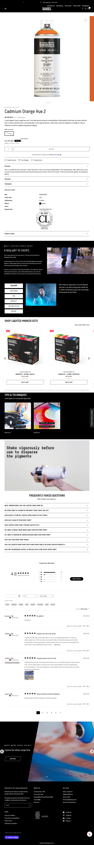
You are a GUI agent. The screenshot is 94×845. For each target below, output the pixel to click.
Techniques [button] (8, 184)
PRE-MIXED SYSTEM (14, 306)
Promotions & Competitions (12, 818)
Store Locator (66, 797)
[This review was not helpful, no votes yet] (87, 626)
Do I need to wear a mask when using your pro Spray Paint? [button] (26, 530)
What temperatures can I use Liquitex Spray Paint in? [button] (24, 505)
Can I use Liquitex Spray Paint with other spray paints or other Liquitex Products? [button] (35, 544)
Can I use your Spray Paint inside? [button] (17, 540)
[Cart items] (88, 8)
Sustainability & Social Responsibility (43, 797)
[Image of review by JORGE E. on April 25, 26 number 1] (29, 675)
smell (46, 604)
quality (21, 604)
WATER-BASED (14, 291)
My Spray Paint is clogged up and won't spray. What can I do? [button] (27, 510)
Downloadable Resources (70, 800)
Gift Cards (36, 802)
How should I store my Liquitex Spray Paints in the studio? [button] (26, 515)
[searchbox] (11, 596)
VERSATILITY (13, 301)
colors (7, 604)
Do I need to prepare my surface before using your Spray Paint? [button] (28, 535)
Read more (57, 644)
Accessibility (37, 800)
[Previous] (23, 2)
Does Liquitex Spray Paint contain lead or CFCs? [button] (22, 525)
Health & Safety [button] (9, 234)
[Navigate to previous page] (34, 712)
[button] (47, 843)
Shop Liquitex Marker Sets (82, 325)
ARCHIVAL (13, 311)
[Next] (70, 2)
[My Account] (82, 8)
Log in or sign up (24, 138)
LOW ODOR (13, 286)
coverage (40, 604)
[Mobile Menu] (6, 8)
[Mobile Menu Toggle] (5, 8)
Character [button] (8, 179)
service (53, 604)
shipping (14, 604)
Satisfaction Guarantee (11, 823)
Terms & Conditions (10, 815)
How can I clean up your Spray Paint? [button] (18, 520)
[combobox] (30, 596)
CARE (13, 296)
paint (26, 604)
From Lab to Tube (38, 794)
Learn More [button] (45, 816)
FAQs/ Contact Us (68, 791)
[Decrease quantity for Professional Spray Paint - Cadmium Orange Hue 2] (6, 149)
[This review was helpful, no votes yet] (84, 626)
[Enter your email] (29, 805)
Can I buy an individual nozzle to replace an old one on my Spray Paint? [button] (31, 549)
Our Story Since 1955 (39, 791)
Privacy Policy (8, 821)
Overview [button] (7, 166)
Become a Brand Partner (69, 802)
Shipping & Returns (68, 794)
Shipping (6, 143)
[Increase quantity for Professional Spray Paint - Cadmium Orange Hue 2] (11, 149)
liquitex (33, 604)
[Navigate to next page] (60, 712)
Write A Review (77, 579)
